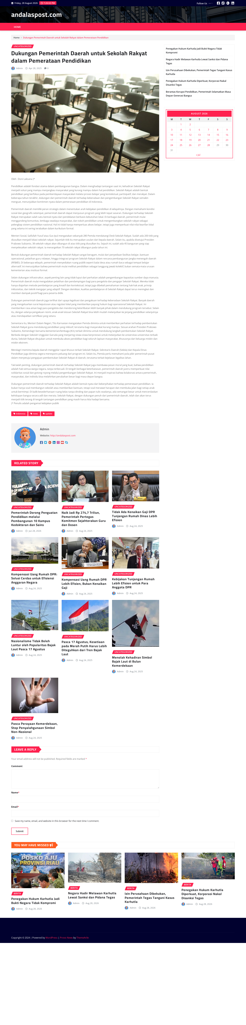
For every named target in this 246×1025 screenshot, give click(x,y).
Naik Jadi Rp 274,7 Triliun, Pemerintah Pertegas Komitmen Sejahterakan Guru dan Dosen (84, 519)
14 (208, 134)
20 (199, 140)
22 (218, 140)
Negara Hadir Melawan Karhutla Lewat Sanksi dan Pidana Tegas (92, 895)
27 (199, 145)
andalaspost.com (36, 14)
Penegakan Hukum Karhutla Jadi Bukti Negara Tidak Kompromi (35, 901)
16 (227, 134)
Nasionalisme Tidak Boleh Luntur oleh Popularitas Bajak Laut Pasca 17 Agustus (33, 645)
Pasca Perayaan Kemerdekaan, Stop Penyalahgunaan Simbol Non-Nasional (34, 728)
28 (208, 145)
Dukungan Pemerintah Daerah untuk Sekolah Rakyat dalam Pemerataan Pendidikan (65, 37)
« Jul (198, 154)
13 (199, 134)
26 (190, 145)
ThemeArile (82, 937)
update (48, 413)
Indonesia (20, 413)
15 (218, 134)
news (35, 413)
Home (17, 27)
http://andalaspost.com (63, 435)
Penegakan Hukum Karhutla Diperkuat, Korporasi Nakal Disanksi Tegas (202, 894)
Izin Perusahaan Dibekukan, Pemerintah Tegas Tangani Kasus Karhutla (149, 898)
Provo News (66, 937)
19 (190, 140)
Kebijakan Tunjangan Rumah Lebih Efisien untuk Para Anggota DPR (133, 583)
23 (227, 140)
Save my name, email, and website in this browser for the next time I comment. (57, 821)
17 (171, 140)
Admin (19, 68)
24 (171, 145)
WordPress (52, 937)
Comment (16, 766)
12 (190, 134)
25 (181, 145)
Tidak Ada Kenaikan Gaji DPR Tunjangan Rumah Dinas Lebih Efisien (134, 516)
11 (181, 134)
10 (171, 134)
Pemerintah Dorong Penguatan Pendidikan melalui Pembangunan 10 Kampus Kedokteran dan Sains (34, 519)
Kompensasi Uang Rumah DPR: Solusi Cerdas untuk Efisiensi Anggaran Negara (34, 578)
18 (181, 140)
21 (208, 140)
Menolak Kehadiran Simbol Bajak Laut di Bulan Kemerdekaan (132, 661)
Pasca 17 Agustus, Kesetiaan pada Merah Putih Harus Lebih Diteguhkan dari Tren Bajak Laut (84, 648)
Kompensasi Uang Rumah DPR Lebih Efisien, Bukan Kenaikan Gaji (84, 584)
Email (15, 806)
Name (15, 792)
